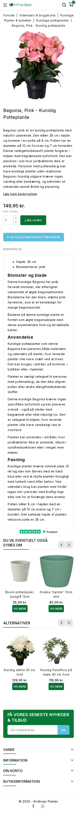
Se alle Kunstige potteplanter (35, 237)
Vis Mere (19, 608)
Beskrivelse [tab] (12, 249)
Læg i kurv (33, 220)
